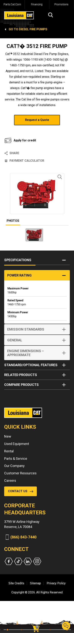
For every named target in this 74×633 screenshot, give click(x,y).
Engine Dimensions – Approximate (25, 353)
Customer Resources (20, 473)
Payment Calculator (26, 160)
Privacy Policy (56, 583)
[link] (36, 621)
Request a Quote (37, 120)
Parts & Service (15, 459)
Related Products (20, 375)
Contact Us (17, 491)
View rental (19, 130)
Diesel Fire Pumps (33, 29)
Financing (37, 4)
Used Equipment (16, 444)
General (14, 340)
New (7, 436)
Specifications (17, 260)
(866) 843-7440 (23, 537)
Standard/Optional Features (30, 365)
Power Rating (19, 275)
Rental (9, 451)
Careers (10, 481)
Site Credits (16, 583)
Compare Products (21, 385)
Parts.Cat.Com (12, 4)
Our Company (14, 466)
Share (14, 153)
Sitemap (35, 583)
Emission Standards (25, 329)
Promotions (61, 4)
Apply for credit (25, 140)
